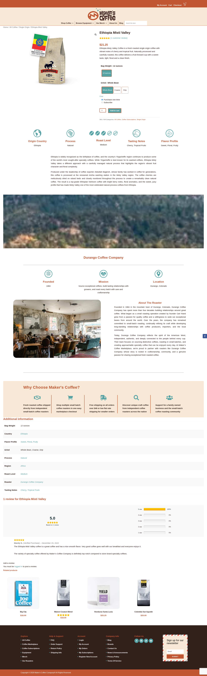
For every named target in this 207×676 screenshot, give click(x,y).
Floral (29, 442)
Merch (24, 657)
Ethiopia (24, 434)
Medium (24, 474)
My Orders (83, 648)
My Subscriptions (86, 653)
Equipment (26, 653)
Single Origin (24, 27)
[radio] (106, 73)
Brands (110, 644)
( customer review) (118, 38)
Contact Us (112, 648)
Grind (103, 83)
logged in (18, 566)
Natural (24, 458)
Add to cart (114, 111)
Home (5, 27)
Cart (170, 5)
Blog (121, 23)
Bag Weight (106, 66)
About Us (113, 23)
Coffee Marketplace (30, 644)
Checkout (177, 5)
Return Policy (56, 648)
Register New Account (88, 657)
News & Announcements (117, 653)
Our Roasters (27, 661)
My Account (162, 5)
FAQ (52, 640)
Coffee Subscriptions (129, 119)
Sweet (23, 442)
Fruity (35, 442)
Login (81, 640)
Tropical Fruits (33, 490)
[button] (96, 35)
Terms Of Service (114, 661)
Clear (101, 96)
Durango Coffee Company (32, 482)
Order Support (56, 644)
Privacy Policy (113, 657)
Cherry (23, 490)
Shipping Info (56, 653)
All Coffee (13, 27)
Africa (23, 466)
